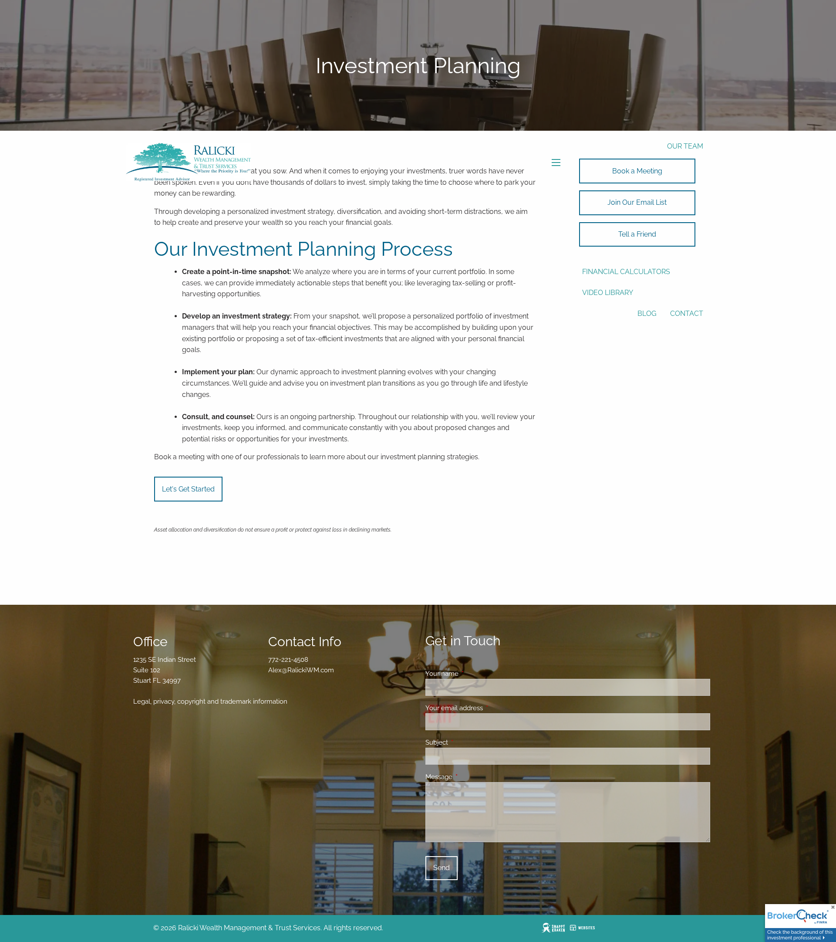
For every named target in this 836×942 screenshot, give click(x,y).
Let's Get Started (188, 489)
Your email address (485, 708)
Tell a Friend (637, 234)
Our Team (685, 146)
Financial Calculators (626, 272)
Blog (646, 313)
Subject (468, 742)
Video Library (607, 292)
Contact (686, 313)
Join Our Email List (637, 202)
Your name (473, 674)
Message (470, 777)
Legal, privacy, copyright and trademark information (210, 701)
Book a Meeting (637, 171)
